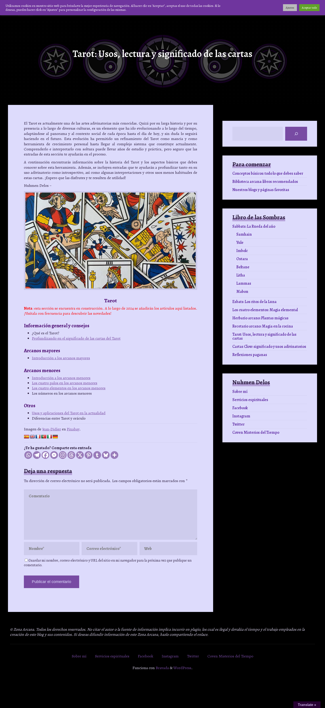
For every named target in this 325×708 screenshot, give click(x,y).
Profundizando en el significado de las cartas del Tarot (76, 338)
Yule (239, 242)
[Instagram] (63, 455)
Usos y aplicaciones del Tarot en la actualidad (68, 413)
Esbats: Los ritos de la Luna (254, 301)
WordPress (182, 667)
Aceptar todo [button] (309, 7)
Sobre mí (240, 391)
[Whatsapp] (28, 455)
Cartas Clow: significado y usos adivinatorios (269, 346)
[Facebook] (45, 455)
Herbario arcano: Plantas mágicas (260, 318)
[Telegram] (37, 455)
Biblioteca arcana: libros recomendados (265, 181)
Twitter (238, 424)
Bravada (162, 667)
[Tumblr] (97, 455)
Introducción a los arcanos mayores (61, 358)
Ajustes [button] (290, 7)
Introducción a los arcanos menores (61, 378)
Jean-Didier (51, 429)
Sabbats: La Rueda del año (253, 226)
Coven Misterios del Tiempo (255, 432)
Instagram (241, 416)
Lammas (243, 283)
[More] (114, 455)
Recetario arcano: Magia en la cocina (262, 326)
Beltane (242, 267)
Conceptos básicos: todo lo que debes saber (267, 173)
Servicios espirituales (250, 399)
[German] (55, 437)
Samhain (244, 234)
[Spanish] (26, 437)
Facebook (240, 408)
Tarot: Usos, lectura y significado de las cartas (264, 336)
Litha (240, 275)
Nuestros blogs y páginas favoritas (260, 189)
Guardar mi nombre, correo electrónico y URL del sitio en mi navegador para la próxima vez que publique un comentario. (107, 563)
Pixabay (73, 429)
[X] (80, 455)
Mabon (242, 291)
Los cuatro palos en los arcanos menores (64, 383)
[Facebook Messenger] (54, 455)
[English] (32, 437)
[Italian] (49, 437)
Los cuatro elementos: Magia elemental (265, 309)
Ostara (242, 258)
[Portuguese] (43, 437)
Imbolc (242, 250)
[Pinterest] (88, 455)
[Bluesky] (106, 455)
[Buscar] (296, 134)
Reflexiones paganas (249, 354)
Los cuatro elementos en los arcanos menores (68, 388)
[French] (38, 437)
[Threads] (71, 455)
